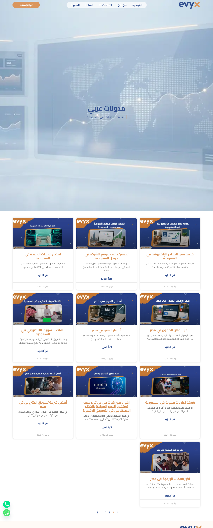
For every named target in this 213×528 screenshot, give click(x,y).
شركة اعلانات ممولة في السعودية (170, 402)
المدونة (75, 4)
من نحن (122, 4)
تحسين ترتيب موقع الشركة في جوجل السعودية (106, 256)
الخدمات (107, 4)
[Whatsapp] (6, 512)
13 (96, 512)
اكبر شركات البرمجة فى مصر (170, 479)
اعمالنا (89, 4)
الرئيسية (137, 4)
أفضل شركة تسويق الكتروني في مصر (43, 404)
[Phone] (6, 504)
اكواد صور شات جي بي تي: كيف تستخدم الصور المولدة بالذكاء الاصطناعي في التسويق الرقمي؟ (107, 406)
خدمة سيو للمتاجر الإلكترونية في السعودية (170, 256)
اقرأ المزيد (170, 275)
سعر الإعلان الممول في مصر (170, 330)
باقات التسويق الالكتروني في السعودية (42, 332)
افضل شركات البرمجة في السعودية (43, 256)
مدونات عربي (107, 116)
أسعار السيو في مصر (106, 330)
